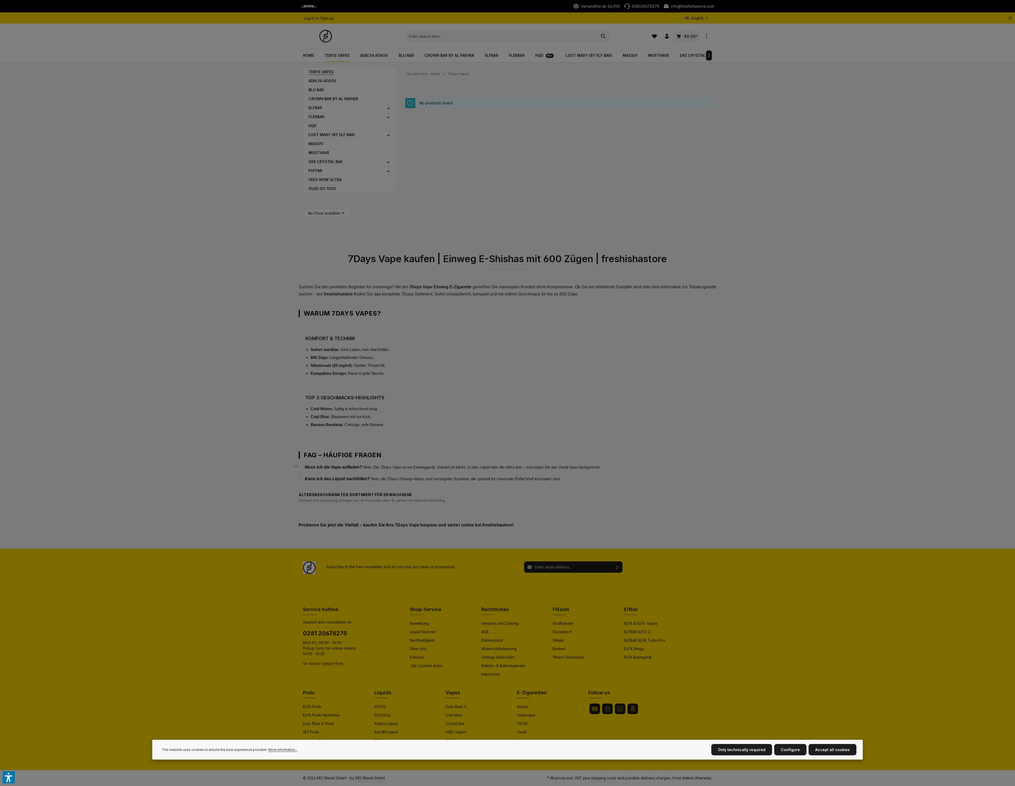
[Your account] (666, 36)
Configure (790, 749)
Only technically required (741, 749)
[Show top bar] (706, 36)
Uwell (522, 732)
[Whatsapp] (620, 709)
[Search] (603, 36)
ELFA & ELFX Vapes (641, 623)
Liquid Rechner (423, 632)
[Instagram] (607, 709)
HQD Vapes (456, 732)
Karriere (417, 657)
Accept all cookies (832, 749)
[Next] (709, 55)
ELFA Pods (312, 706)
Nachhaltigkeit (422, 640)
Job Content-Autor (426, 665)
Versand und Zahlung (500, 623)
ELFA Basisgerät (638, 657)
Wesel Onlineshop (568, 657)
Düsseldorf (562, 632)
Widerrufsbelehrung (498, 648)
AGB (485, 632)
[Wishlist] (654, 36)
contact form (332, 663)
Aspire (522, 706)
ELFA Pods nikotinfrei (321, 715)
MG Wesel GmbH (370, 778)
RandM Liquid (386, 732)
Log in (309, 18)
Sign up (327, 18)
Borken (559, 648)
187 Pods (311, 732)
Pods (309, 692)
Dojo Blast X (456, 706)
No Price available (324, 213)
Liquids (382, 692)
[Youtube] (594, 709)
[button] (388, 107)
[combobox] (501, 36)
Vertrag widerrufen (497, 657)
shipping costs (603, 778)
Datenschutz (492, 640)
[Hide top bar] (1010, 18)
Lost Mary (454, 715)
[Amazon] (633, 709)
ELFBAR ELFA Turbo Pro (644, 640)
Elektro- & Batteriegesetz (503, 665)
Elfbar (631, 609)
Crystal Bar (455, 723)
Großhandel (563, 623)
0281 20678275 (325, 633)
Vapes (453, 692)
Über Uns (418, 648)
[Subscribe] (617, 567)
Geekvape (526, 715)
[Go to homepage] (325, 36)
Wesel (558, 640)
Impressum (490, 674)
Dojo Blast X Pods (318, 723)
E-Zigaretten (532, 692)
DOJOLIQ (382, 715)
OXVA (522, 723)
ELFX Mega (634, 648)
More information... (282, 750)
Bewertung (419, 623)
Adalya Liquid (386, 723)
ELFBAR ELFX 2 (637, 632)
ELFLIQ (380, 706)
